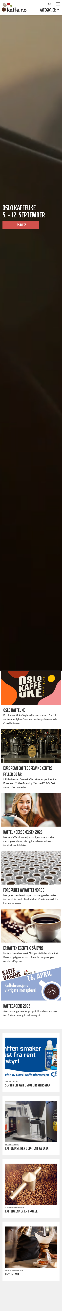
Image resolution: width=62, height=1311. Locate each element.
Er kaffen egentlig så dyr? (23, 948)
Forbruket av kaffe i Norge (23, 890)
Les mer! (21, 225)
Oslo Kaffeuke (14, 710)
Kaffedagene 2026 (16, 1006)
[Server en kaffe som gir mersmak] (31, 1058)
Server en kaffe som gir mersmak (27, 1085)
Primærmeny (58, 4)
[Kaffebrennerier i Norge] (31, 1184)
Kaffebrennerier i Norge (21, 1211)
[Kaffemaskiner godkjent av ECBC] (31, 1121)
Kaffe (14, 7)
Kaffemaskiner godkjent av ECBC (26, 1148)
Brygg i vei (12, 1274)
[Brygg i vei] (31, 1247)
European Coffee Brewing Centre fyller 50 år (27, 771)
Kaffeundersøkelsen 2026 (22, 832)
